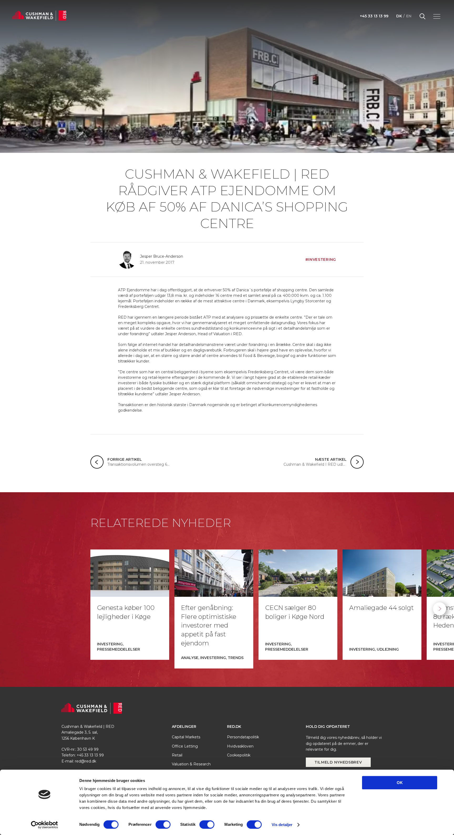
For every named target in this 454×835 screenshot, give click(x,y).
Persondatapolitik (243, 737)
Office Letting (185, 746)
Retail (177, 755)
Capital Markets (186, 737)
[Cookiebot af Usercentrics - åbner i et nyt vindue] (45, 825)
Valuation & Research (191, 764)
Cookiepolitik (238, 755)
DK (399, 16)
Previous (14, 608)
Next (439, 608)
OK (400, 782)
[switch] (163, 824)
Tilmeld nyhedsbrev (338, 762)
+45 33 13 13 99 (374, 16)
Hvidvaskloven (240, 746)
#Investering (320, 259)
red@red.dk (85, 761)
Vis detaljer (282, 824)
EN (409, 16)
